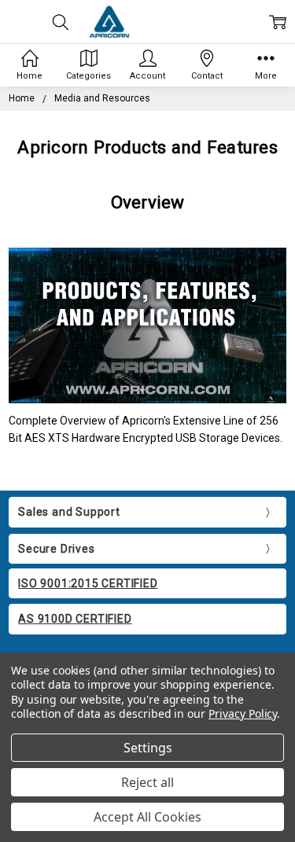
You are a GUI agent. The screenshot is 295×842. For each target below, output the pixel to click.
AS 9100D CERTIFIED (74, 618)
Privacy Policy (242, 713)
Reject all (147, 782)
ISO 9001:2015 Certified (87, 583)
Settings (148, 747)
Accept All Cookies (147, 816)
